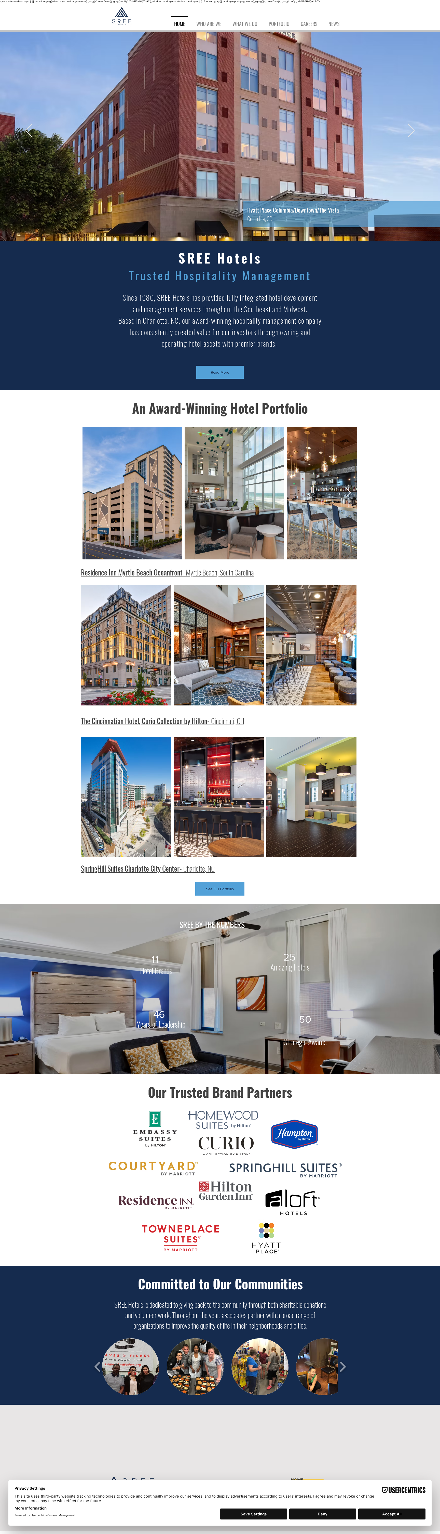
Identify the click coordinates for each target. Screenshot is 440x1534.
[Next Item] (348, 493)
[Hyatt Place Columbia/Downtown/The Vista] (224, 237)
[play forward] (342, 1367)
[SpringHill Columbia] (220, 237)
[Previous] (28, 131)
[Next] (411, 131)
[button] (279, 21)
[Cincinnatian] (215, 237)
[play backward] (97, 1367)
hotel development (293, 297)
